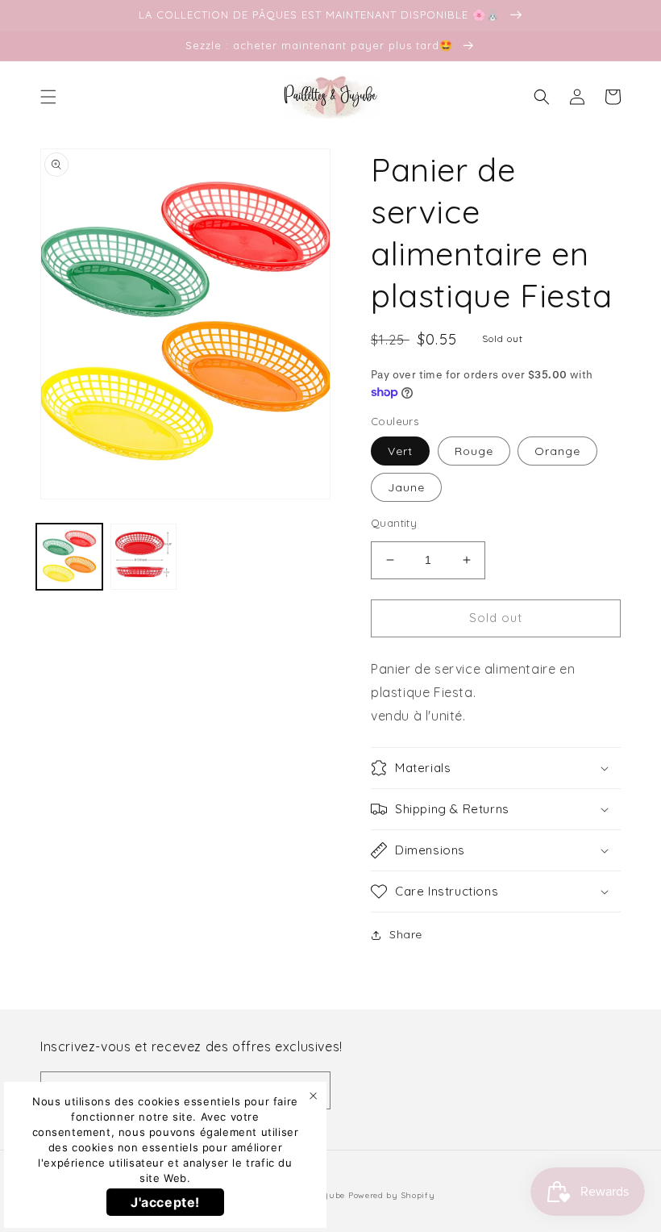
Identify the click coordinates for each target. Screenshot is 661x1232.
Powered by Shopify (391, 1195)
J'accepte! (165, 1202)
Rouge (474, 451)
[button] (48, 97)
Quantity (394, 522)
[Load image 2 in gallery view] (143, 557)
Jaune (406, 487)
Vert (400, 451)
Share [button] (405, 934)
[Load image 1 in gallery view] (69, 557)
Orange (557, 451)
